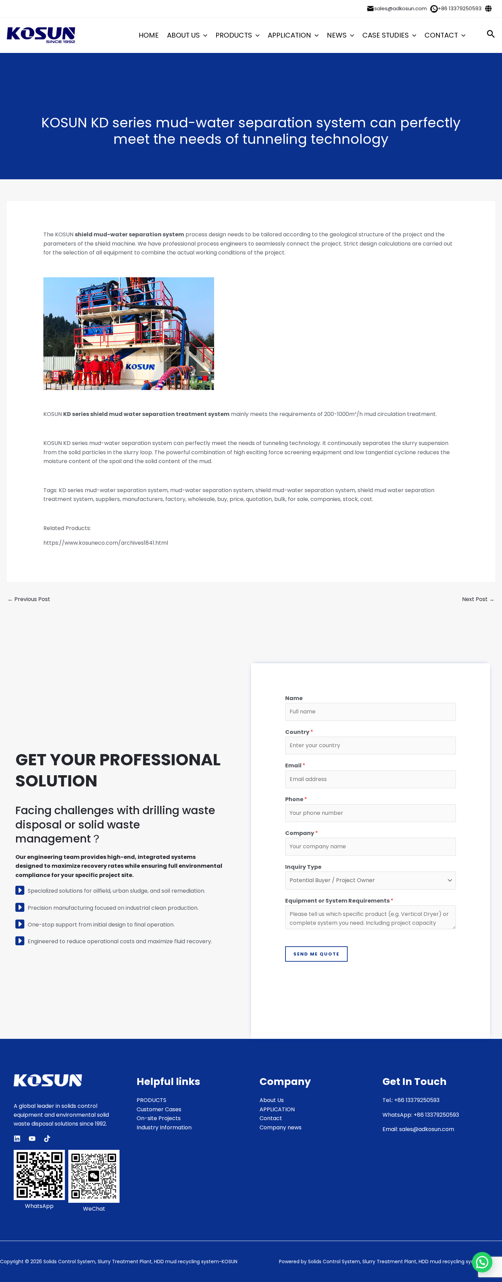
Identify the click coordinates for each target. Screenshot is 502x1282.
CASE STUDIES (385, 35)
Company (301, 833)
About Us (272, 1100)
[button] (203, 35)
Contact (271, 1118)
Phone (296, 799)
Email (295, 765)
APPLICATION (289, 35)
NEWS (337, 35)
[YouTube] (32, 1138)
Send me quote (316, 954)
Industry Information (164, 1127)
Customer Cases (159, 1109)
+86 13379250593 (460, 8)
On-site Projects (159, 1118)
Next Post (478, 599)
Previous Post (29, 599)
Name (294, 698)
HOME (149, 35)
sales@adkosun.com (400, 8)
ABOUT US (183, 35)
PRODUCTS (233, 35)
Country (299, 732)
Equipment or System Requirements (339, 901)
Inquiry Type (303, 867)
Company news (281, 1127)
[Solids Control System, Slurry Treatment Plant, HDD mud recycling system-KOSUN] (41, 35)
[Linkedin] (17, 1138)
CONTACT (441, 35)
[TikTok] (47, 1138)
